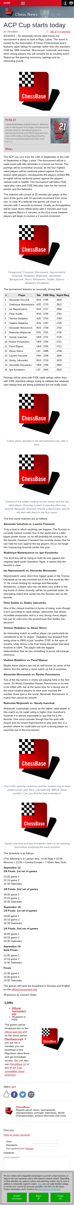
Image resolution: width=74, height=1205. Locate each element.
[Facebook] (14, 1094)
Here (40, 1184)
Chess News (26, 14)
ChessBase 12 (18, 1064)
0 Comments (64, 31)
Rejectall (38, 1197)
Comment (9, 1153)
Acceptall (60, 1197)
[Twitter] (23, 1094)
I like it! (53, 31)
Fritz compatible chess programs (14, 1071)
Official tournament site (19, 1011)
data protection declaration (49, 1189)
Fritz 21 (10, 120)
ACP (13, 1087)
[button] (23, 3)
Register (29, 1148)
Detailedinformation (17, 1197)
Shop (7, 3)
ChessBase (23, 1107)
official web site (13, 1031)
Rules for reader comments (17, 1135)
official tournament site (24, 989)
